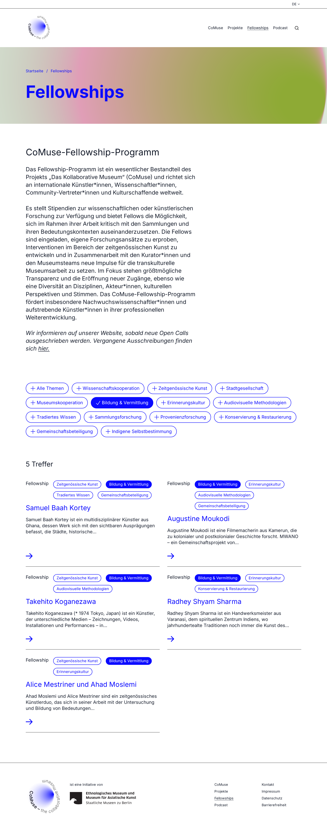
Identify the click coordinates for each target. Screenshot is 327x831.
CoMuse (215, 28)
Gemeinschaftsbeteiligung (65, 431)
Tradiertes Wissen (56, 417)
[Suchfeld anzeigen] (296, 27)
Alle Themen (50, 388)
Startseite (34, 71)
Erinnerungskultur (186, 402)
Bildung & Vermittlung (125, 402)
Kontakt (268, 785)
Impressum (271, 791)
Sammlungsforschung (118, 417)
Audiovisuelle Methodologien (255, 402)
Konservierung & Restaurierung (258, 417)
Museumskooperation (60, 402)
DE (294, 4)
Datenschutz (272, 798)
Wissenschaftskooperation (111, 388)
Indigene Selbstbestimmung (142, 431)
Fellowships (258, 28)
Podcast (280, 28)
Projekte (235, 28)
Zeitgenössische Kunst (182, 388)
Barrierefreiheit (274, 805)
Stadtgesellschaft (244, 388)
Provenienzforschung (183, 417)
